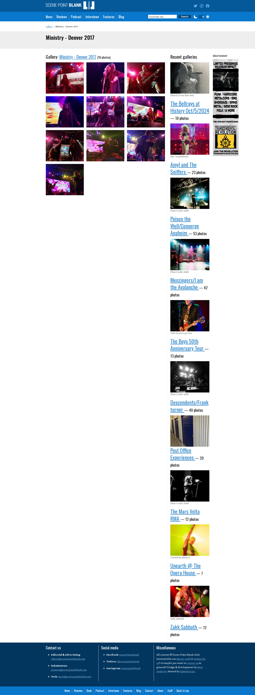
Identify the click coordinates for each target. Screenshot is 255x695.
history (180, 658)
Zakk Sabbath (184, 627)
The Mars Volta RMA (185, 514)
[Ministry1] (65, 78)
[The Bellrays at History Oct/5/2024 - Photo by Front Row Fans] (189, 78)
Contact (149, 691)
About (160, 691)
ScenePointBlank (129, 654)
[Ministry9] (146, 145)
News (49, 16)
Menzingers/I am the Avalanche (186, 283)
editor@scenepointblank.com (68, 658)
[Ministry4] (65, 111)
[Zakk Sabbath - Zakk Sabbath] (189, 601)
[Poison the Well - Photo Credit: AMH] (189, 193)
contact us (193, 662)
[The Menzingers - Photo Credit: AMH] (189, 254)
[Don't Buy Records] (189, 431)
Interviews (92, 16)
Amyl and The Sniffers (183, 167)
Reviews (62, 16)
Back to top (183, 691)
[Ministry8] (105, 145)
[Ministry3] (146, 78)
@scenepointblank (128, 661)
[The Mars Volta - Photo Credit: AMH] (189, 486)
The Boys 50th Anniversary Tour (187, 344)
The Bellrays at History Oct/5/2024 (189, 106)
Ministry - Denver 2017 (77, 56)
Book (89, 691)
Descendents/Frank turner (189, 405)
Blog (121, 16)
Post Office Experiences (182, 453)
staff (187, 658)
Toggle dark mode (201, 16)
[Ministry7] (65, 145)
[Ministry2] (105, 78)
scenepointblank (131, 668)
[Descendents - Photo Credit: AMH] (189, 376)
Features (108, 16)
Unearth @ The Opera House (185, 568)
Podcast (76, 16)
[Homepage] (70, 6)
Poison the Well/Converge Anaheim (184, 226)
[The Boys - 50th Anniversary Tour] (189, 315)
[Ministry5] (105, 111)
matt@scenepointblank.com (74, 676)
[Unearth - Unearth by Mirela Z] (189, 540)
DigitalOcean (187, 671)
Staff (170, 691)
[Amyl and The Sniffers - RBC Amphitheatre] (189, 139)
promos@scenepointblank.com (69, 669)
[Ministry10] (65, 179)
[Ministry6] (146, 111)
